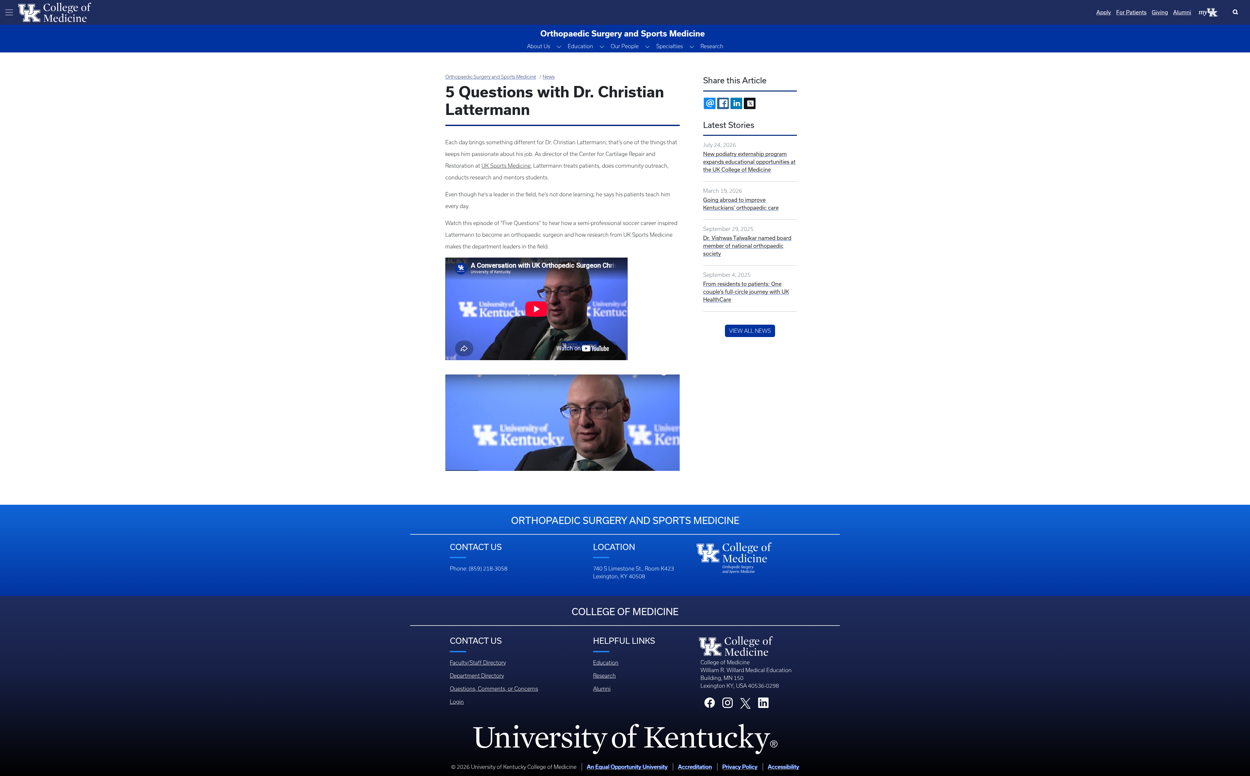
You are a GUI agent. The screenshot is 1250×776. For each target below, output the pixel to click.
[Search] (1237, 12)
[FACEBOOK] (723, 103)
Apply (1103, 12)
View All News (750, 331)
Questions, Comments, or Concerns (494, 689)
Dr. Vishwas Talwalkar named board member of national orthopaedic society (747, 246)
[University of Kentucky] (625, 739)
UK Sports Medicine (506, 166)
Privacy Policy (739, 767)
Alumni (1182, 12)
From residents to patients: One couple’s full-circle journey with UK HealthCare (746, 292)
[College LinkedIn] (763, 705)
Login (457, 702)
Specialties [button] (669, 46)
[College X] (745, 703)
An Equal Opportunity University (627, 767)
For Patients (1131, 12)
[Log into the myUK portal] (1208, 12)
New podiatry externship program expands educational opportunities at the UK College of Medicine (749, 162)
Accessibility (783, 767)
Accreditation (695, 767)
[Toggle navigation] (9, 12)
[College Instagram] (727, 705)
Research (712, 46)
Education (605, 663)
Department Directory (477, 676)
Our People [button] (625, 46)
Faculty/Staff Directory (478, 663)
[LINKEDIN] (736, 103)
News (549, 76)
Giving (1160, 12)
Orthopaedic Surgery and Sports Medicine (490, 76)
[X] (750, 103)
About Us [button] (538, 46)
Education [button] (580, 46)
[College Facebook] (709, 705)
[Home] (54, 12)
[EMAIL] (709, 103)
